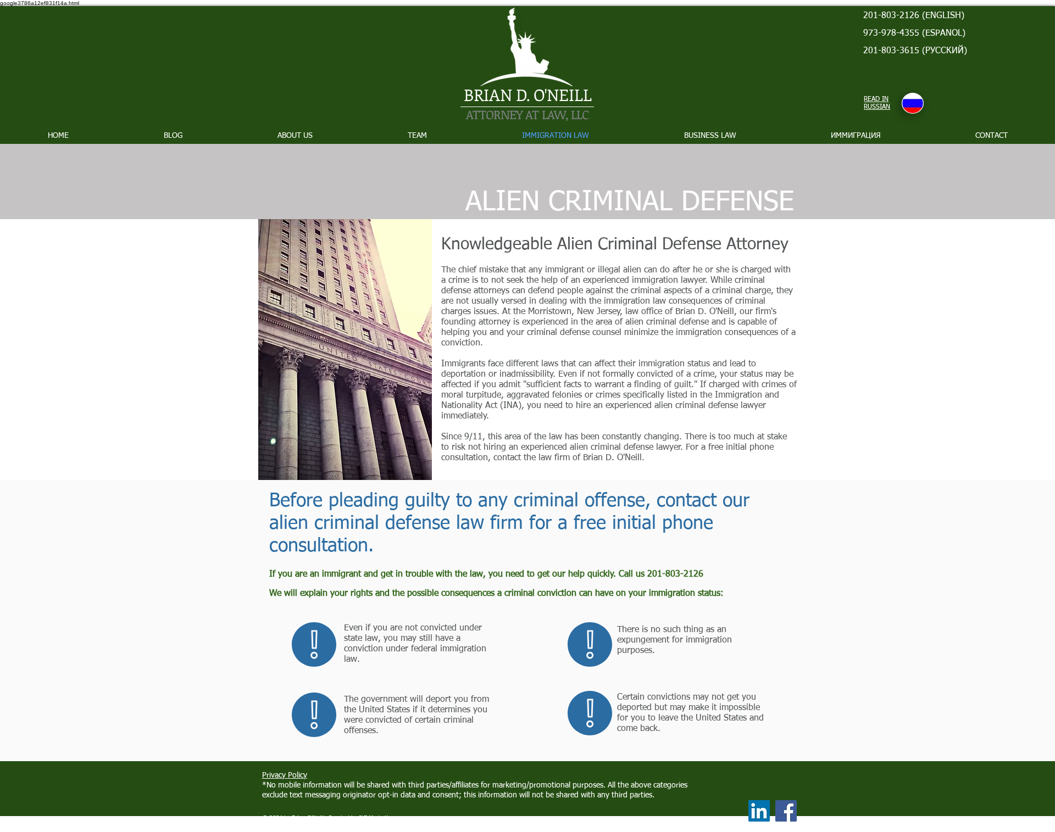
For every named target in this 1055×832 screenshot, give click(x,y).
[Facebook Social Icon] (786, 811)
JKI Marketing (377, 818)
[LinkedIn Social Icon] (759, 811)
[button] (710, 136)
